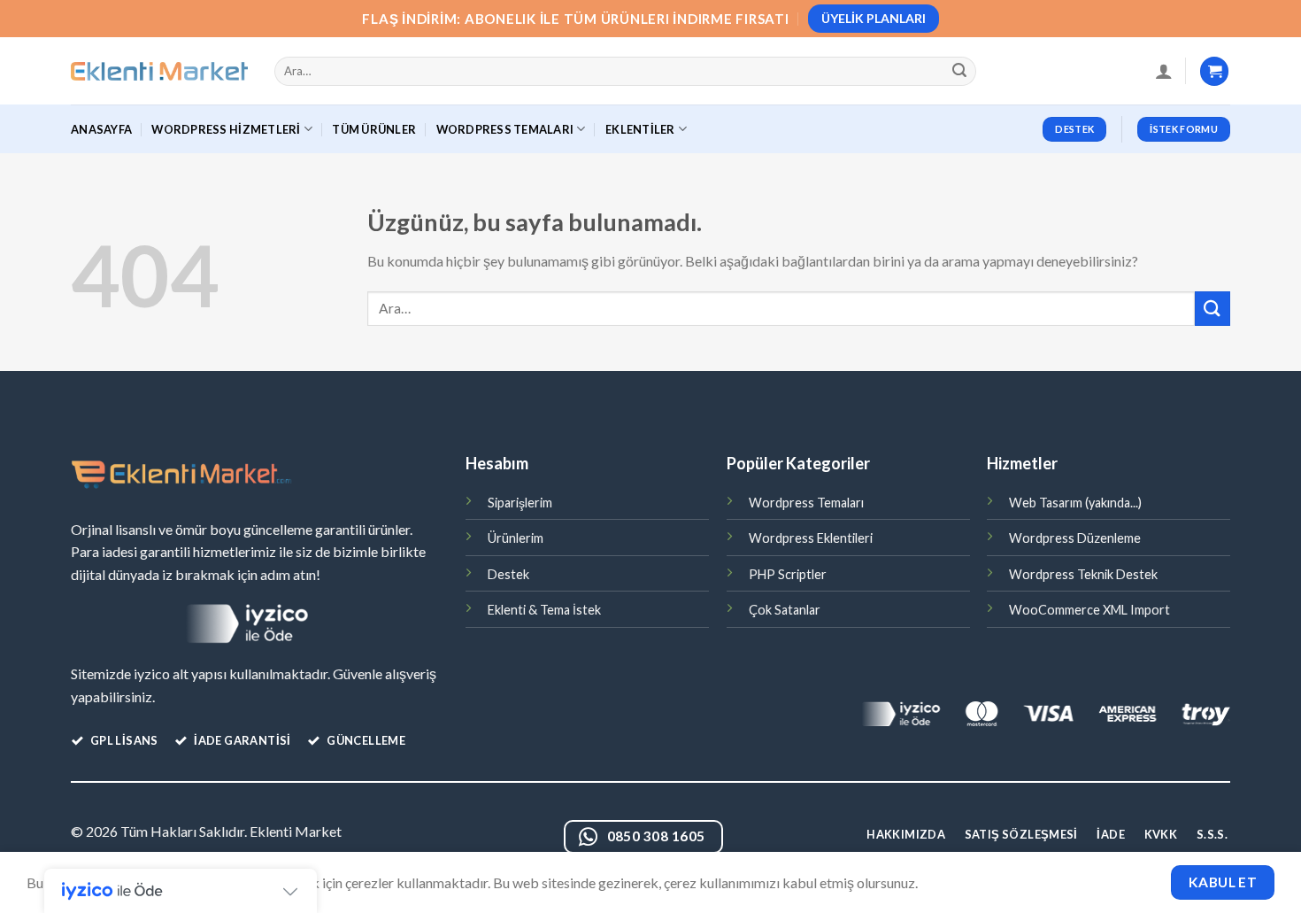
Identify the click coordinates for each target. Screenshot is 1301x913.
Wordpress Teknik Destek (1083, 574)
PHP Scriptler (788, 574)
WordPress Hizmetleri (225, 129)
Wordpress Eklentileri (811, 537)
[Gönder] (960, 72)
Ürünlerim (515, 537)
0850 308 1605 (656, 836)
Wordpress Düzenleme (1075, 537)
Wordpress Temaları (806, 502)
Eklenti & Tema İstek (544, 609)
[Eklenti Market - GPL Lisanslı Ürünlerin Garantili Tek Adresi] (159, 71)
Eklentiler (640, 129)
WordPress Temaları (505, 129)
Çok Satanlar (784, 609)
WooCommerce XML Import (1089, 609)
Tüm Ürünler (374, 129)
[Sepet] (1214, 71)
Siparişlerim (520, 502)
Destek (508, 574)
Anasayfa (101, 129)
